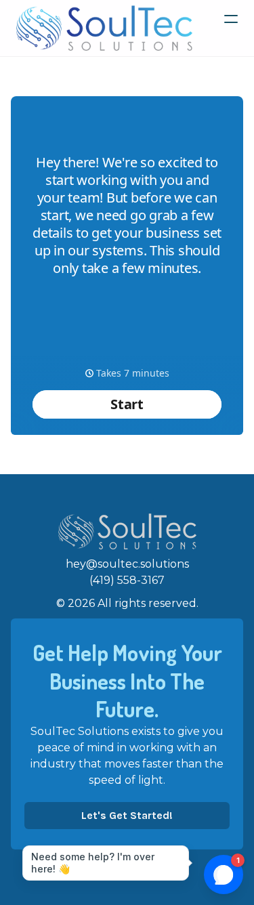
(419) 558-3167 (127, 580)
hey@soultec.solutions (127, 563)
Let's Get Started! (127, 815)
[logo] (104, 28)
